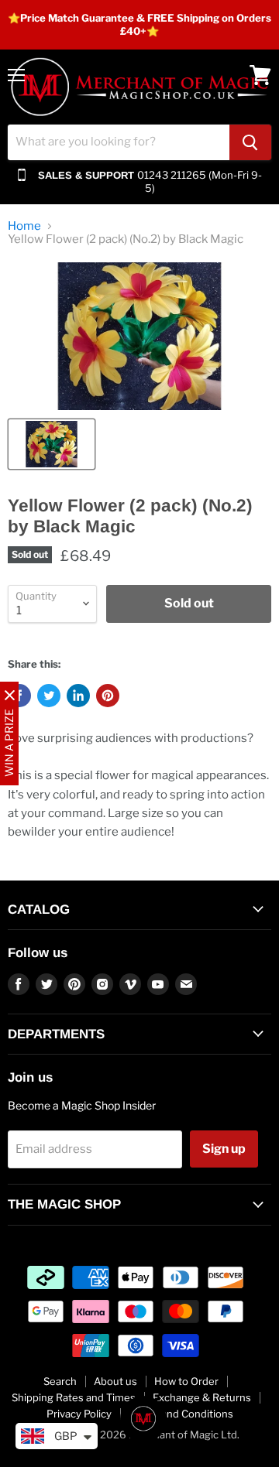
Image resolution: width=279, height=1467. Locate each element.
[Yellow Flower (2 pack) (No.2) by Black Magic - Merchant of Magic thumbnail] (52, 444)
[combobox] (118, 142)
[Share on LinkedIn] (78, 695)
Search (60, 1381)
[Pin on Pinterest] (107, 695)
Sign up (224, 1148)
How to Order (186, 1381)
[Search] (250, 142)
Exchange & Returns (202, 1397)
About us (115, 1381)
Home (24, 226)
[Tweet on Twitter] (48, 695)
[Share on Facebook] (19, 695)
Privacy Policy (79, 1413)
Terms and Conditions (181, 1413)
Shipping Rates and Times (74, 1397)
